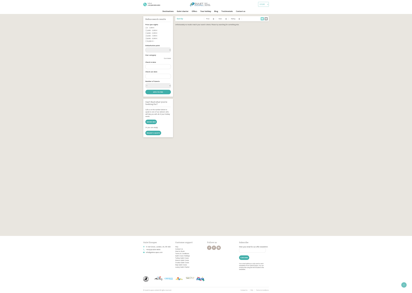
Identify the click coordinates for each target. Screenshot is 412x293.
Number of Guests (152, 81)
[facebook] (209, 248)
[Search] (248, 11)
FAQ (176, 247)
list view (266, 18)
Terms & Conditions (182, 253)
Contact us (240, 11)
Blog (216, 11)
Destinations (168, 11)
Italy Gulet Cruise (181, 265)
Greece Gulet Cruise (182, 260)
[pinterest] (214, 248)
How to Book (180, 251)
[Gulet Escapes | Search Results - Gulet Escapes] (200, 4)
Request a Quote (153, 133)
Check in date (150, 62)
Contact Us (179, 249)
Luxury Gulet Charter (182, 267)
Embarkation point (152, 45)
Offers (194, 11)
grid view (262, 18)
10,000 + (150, 41)
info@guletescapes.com (154, 252)
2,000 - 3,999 (152, 30)
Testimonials (227, 11)
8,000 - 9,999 (152, 38)
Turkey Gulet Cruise (182, 258)
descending (213, 19)
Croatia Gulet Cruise (182, 263)
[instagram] (219, 248)
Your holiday (205, 11)
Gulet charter (183, 11)
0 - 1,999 (150, 28)
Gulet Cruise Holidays (182, 256)
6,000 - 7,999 (152, 36)
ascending (213, 18)
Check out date (151, 72)
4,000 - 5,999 (152, 33)
